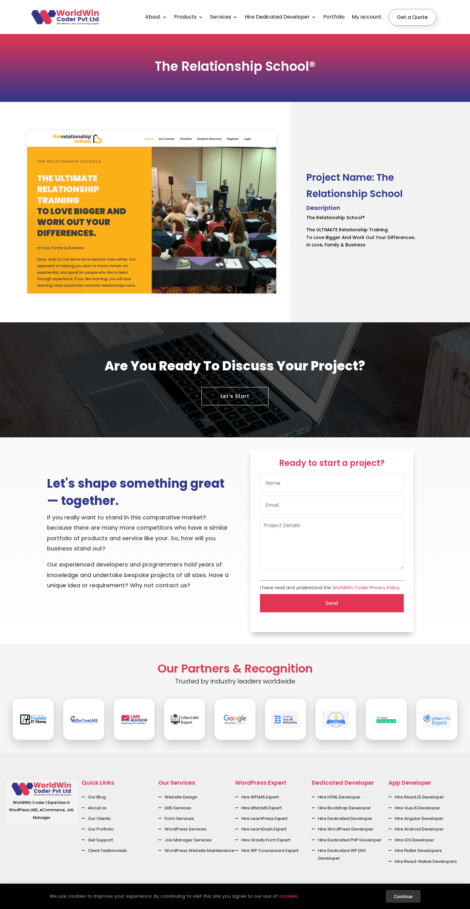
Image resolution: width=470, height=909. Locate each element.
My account (366, 17)
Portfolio (334, 17)
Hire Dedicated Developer (277, 17)
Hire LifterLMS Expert (261, 808)
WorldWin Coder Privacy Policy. (366, 587)
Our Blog (97, 797)
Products (185, 17)
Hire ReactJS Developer (419, 797)
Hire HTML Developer (339, 797)
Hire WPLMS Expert (260, 797)
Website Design (181, 797)
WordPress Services (186, 829)
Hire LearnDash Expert (263, 829)
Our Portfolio (101, 829)
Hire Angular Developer (419, 818)
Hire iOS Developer (414, 840)
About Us (97, 808)
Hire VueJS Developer (417, 808)
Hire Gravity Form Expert (265, 840)
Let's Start (235, 396)
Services (220, 17)
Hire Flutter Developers (418, 850)
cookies (288, 896)
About (153, 17)
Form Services (179, 818)
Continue (403, 896)
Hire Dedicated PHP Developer (349, 840)
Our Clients (99, 818)
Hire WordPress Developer (345, 829)
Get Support (100, 840)
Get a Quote (412, 17)
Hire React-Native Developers (426, 861)
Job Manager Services (188, 840)
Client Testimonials (107, 850)
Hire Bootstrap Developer (344, 808)
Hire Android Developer (419, 829)
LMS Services (178, 808)
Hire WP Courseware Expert (269, 850)
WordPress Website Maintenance (199, 850)
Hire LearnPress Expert (264, 818)
